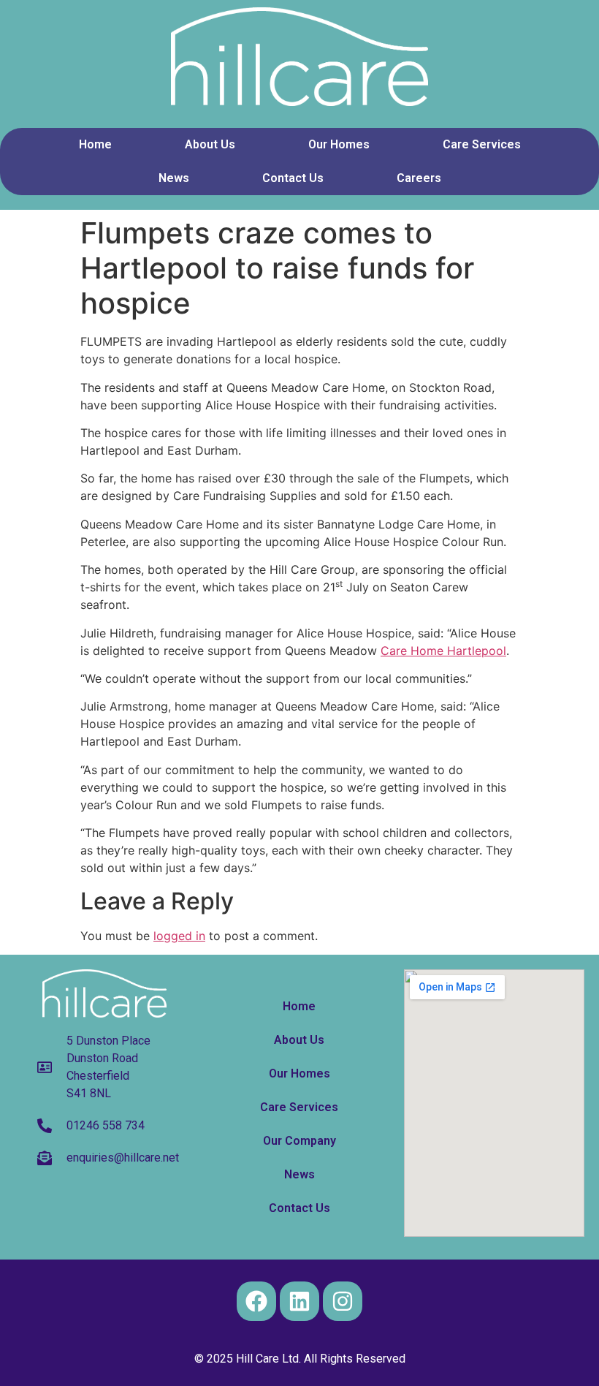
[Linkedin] (299, 1301)
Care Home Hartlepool (443, 650)
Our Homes (339, 144)
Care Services (482, 144)
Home (95, 144)
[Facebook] (256, 1301)
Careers (419, 178)
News (174, 178)
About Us (210, 144)
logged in (179, 935)
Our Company (299, 1141)
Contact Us (293, 178)
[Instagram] (342, 1301)
